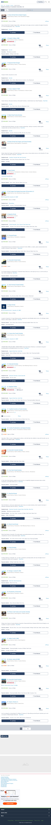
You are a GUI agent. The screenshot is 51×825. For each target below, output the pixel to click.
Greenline (11, 157)
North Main (26, 509)
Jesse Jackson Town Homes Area (23, 224)
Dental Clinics (25, 410)
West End (31, 509)
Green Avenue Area (17, 580)
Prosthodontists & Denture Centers (25, 90)
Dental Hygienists (17, 143)
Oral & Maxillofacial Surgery (23, 16)
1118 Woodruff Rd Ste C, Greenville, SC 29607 (11, 310)
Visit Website (37, 32)
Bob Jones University (22, 157)
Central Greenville (12, 224)
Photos (47, 21)
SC (4, 5)
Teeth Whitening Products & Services (29, 365)
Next (28, 728)
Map (7, 10)
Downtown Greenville (13, 375)
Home (2, 5)
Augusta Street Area (13, 351)
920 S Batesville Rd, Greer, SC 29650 (9, 685)
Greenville (7, 5)
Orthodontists (17, 306)
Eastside (10, 29)
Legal (42, 820)
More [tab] (2, 815)
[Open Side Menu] (49, 2)
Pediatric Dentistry (25, 613)
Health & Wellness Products (20, 451)
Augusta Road (21, 509)
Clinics (15, 335)
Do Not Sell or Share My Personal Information (24, 820)
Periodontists (24, 143)
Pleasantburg (11, 203)
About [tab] (2, 809)
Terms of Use (37, 820)
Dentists (11, 5)
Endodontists (20, 39)
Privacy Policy (11, 820)
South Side (20, 351)
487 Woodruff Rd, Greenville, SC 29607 (10, 196)
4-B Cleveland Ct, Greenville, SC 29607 (10, 338)
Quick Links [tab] (4, 812)
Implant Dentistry (10, 16)
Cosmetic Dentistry (22, 64)
